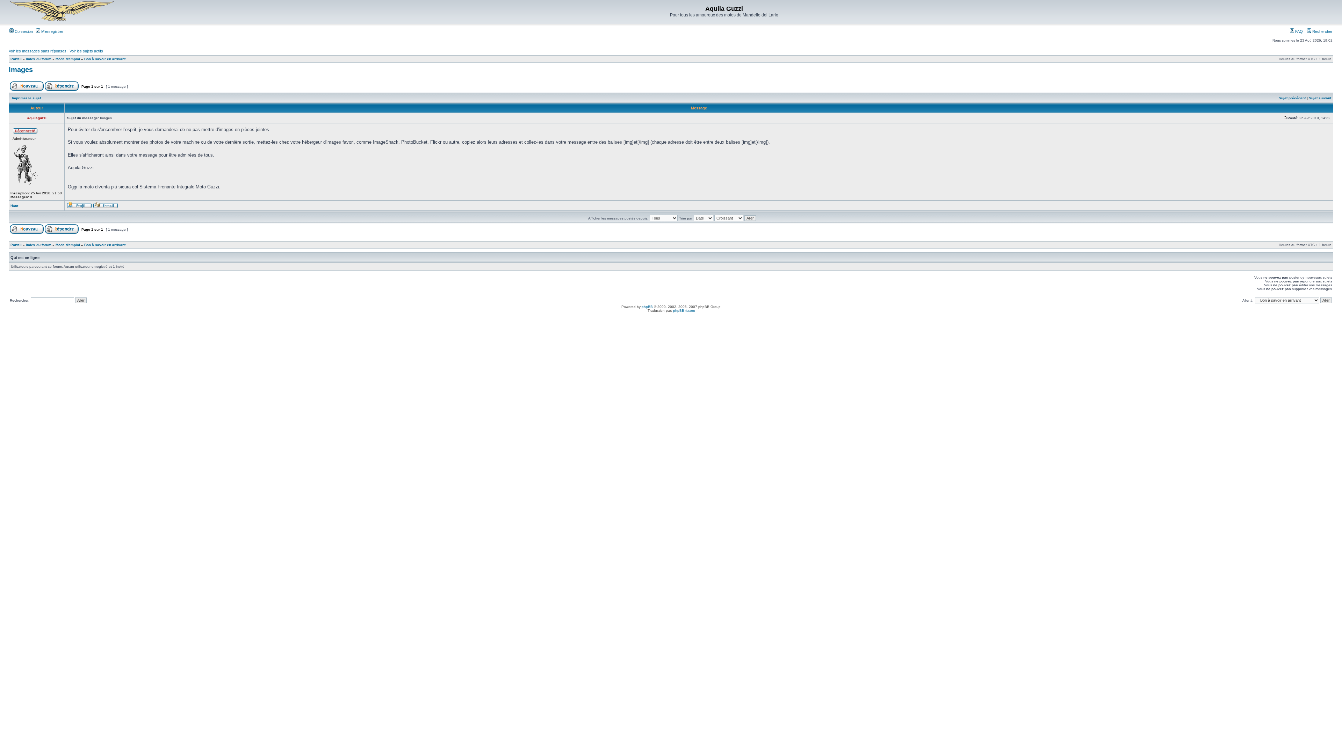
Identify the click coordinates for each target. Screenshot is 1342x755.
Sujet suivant (1320, 98)
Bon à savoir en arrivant (104, 59)
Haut (14, 206)
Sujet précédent (1292, 98)
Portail (16, 59)
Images (21, 69)
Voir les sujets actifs (86, 51)
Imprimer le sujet (26, 98)
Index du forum (38, 59)
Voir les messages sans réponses (37, 51)
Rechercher (1322, 31)
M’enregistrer (52, 31)
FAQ (1298, 31)
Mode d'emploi (68, 59)
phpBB (647, 307)
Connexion (23, 31)
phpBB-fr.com (684, 310)
